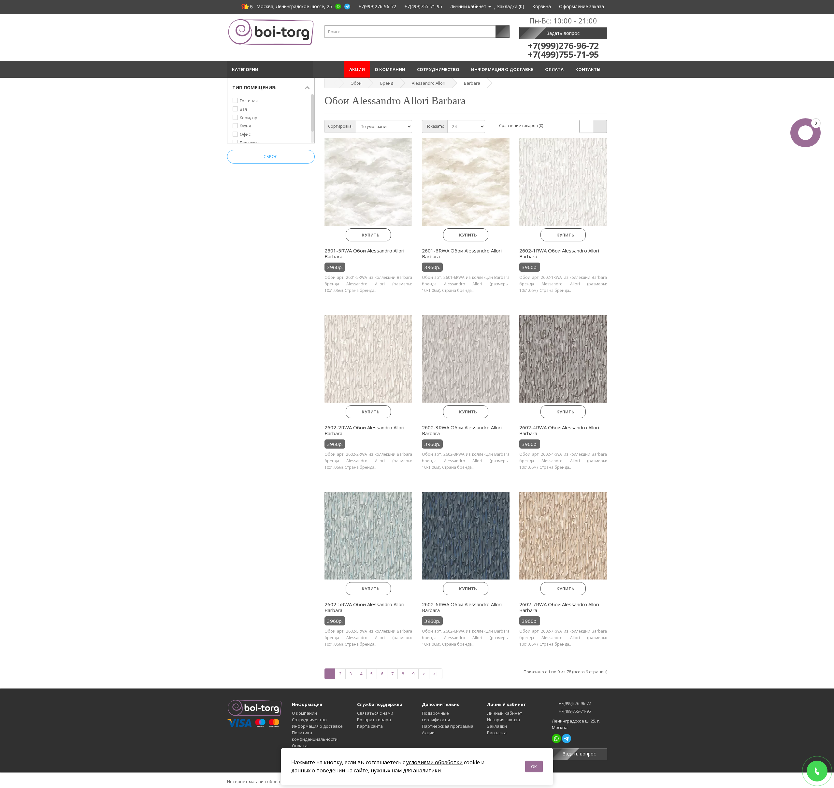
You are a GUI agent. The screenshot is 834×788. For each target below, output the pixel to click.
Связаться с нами (375, 713)
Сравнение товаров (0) (521, 125)
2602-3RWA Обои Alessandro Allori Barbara (462, 430)
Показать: (434, 126)
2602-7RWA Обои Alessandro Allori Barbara (559, 607)
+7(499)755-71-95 (574, 711)
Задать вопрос (563, 33)
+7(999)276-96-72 (574, 703)
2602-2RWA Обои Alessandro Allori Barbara (364, 430)
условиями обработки (434, 762)
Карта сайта (370, 726)
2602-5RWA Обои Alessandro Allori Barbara (364, 607)
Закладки (497, 726)
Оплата (555, 69)
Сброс (271, 156)
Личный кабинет (504, 713)
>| (435, 674)
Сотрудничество (439, 69)
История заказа (503, 720)
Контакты (588, 69)
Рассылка (497, 733)
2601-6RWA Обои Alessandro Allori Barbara (462, 253)
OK (534, 766)
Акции (357, 69)
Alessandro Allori (428, 83)
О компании (391, 69)
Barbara (472, 83)
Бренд (386, 83)
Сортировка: (340, 126)
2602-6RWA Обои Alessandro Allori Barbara (462, 607)
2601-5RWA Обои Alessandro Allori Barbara (364, 253)
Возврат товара (374, 720)
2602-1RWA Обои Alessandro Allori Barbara (559, 253)
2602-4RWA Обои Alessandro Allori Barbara (559, 430)
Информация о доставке (503, 69)
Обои (356, 83)
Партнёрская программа (447, 726)
